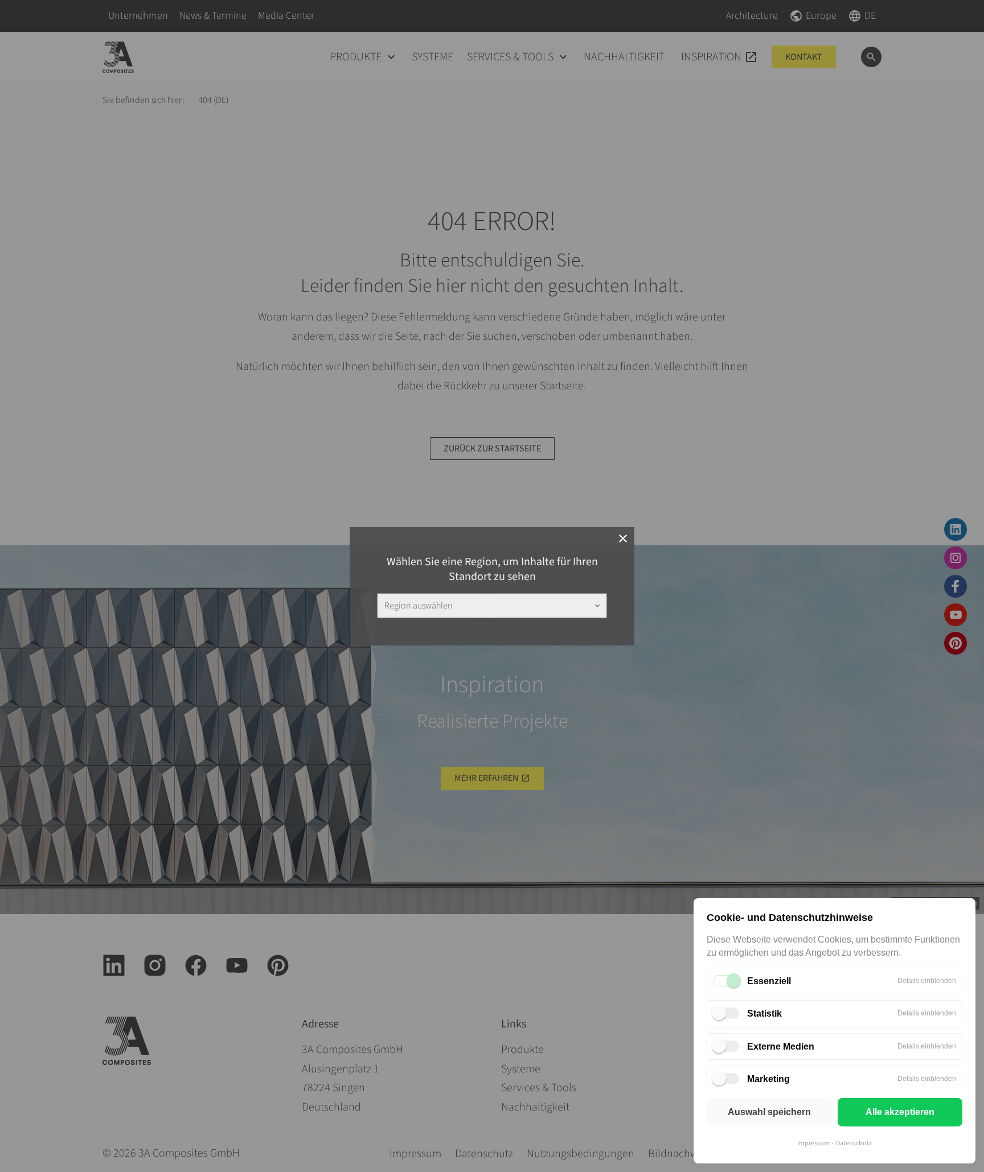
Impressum (813, 1143)
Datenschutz (854, 1143)
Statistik (764, 1013)
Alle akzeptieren (900, 1112)
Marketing (768, 1079)
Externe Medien (780, 1046)
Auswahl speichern (769, 1112)
